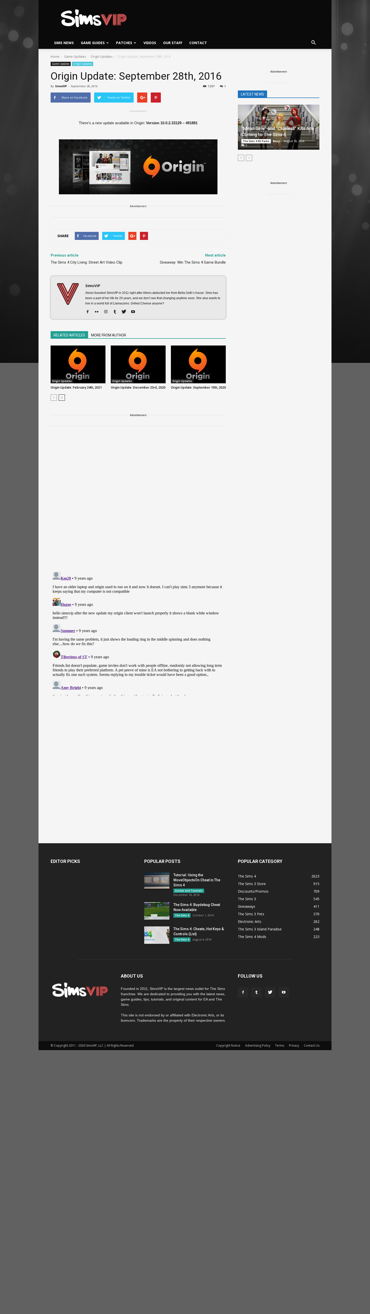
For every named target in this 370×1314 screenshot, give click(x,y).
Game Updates (60, 64)
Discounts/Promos (253, 891)
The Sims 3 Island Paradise (260, 929)
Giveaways (246, 906)
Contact (198, 42)
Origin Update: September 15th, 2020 (198, 387)
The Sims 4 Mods (252, 936)
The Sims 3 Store (252, 883)
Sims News (64, 42)
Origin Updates (82, 64)
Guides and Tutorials (189, 890)
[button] (313, 43)
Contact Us (311, 1045)
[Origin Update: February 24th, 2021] (78, 364)
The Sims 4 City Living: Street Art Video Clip (86, 262)
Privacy (294, 1045)
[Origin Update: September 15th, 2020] (198, 364)
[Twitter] (126, 312)
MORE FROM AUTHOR (108, 335)
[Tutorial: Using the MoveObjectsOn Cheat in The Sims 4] (156, 881)
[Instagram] (107, 312)
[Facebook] (89, 312)
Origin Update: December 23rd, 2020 (138, 387)
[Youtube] (135, 312)
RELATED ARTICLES (69, 335)
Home (55, 56)
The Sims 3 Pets (251, 914)
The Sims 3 (247, 898)
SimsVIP (61, 86)
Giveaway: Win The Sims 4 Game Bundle (193, 262)
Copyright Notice (228, 1045)
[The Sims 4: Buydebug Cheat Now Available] (156, 911)
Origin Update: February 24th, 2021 (76, 387)
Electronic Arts (249, 921)
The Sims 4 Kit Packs (256, 141)
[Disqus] (138, 502)
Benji (276, 141)
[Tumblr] (117, 312)
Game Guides (93, 42)
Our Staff (172, 42)
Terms (279, 1045)
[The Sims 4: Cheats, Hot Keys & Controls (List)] (156, 935)
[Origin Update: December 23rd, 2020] (138, 364)
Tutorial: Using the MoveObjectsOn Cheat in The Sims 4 (196, 880)
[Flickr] (98, 312)
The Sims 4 (182, 915)
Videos (149, 42)
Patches (124, 42)
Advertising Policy (257, 1045)
